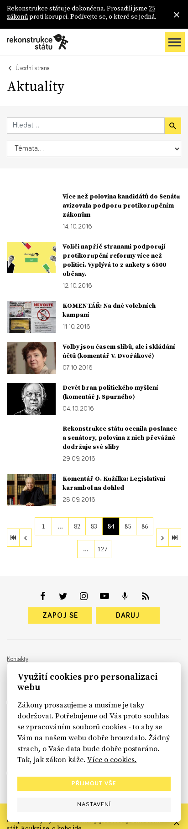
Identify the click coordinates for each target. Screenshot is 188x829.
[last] (175, 537)
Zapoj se (60, 615)
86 (144, 526)
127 (102, 549)
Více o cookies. (111, 759)
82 (77, 526)
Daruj (128, 615)
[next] (162, 537)
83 (94, 526)
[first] (13, 537)
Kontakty (17, 659)
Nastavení (94, 804)
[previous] (25, 537)
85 (128, 526)
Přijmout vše (94, 783)
